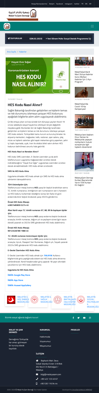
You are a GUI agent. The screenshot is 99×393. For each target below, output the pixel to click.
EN (86, 4)
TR (82, 4)
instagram (68, 4)
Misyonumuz (45, 345)
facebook (59, 4)
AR (90, 4)
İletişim (51, 4)
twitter (76, 4)
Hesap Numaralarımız (39, 4)
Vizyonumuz (45, 341)
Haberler (23, 51)
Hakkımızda (45, 336)
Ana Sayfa (11, 51)
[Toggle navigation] (92, 26)
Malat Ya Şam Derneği (25, 389)
